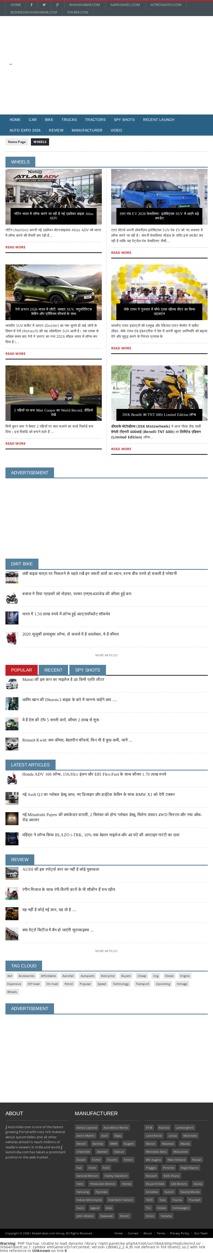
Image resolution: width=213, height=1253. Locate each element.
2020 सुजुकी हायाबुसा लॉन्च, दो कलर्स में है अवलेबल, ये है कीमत (70, 634)
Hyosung (83, 1192)
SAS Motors (179, 1184)
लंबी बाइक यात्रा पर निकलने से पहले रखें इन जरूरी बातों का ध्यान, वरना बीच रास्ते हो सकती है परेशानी (99, 573)
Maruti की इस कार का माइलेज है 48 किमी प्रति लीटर (63, 679)
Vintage (182, 984)
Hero (80, 1184)
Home (16, 4)
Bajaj (118, 1135)
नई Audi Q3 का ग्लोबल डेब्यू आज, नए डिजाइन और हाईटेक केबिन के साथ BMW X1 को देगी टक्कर (98, 794)
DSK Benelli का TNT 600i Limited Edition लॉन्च (159, 415)
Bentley (98, 1144)
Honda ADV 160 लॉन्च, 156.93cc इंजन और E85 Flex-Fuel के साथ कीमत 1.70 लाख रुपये (94, 774)
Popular (85, 984)
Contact (133, 1233)
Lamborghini (185, 1127)
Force (92, 1168)
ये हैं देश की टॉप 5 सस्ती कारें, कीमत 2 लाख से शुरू (60, 720)
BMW (113, 1144)
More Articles (106, 655)
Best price (108, 976)
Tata (162, 1200)
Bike (49, 120)
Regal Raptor (189, 1168)
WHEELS (40, 142)
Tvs (148, 1208)
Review (56, 130)
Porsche (168, 1168)
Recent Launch (159, 120)
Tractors (95, 120)
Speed (102, 984)
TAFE (149, 1200)
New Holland (176, 1160)
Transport (142, 984)
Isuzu (80, 1208)
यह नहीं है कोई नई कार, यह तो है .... (49, 910)
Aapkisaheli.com (125, 4)
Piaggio (151, 1168)
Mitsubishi (181, 1152)
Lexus (173, 1135)
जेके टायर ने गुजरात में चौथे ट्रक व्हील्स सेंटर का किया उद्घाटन (159, 311)
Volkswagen (180, 1208)
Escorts (112, 1160)
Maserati (168, 1144)
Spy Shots (124, 120)
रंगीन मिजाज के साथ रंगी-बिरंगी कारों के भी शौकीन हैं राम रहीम (68, 889)
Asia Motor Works (116, 1127)
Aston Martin (86, 1135)
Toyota (177, 1200)
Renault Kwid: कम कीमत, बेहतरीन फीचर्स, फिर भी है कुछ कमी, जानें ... (77, 740)
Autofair (68, 976)
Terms (161, 1233)
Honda (126, 1184)
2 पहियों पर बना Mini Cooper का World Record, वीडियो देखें (53, 412)
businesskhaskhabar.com (34, 12)
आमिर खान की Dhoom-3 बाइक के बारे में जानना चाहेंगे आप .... (69, 699)
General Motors (87, 1176)
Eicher (96, 1160)
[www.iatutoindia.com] (10, 65)
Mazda (185, 1144)
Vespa (161, 1208)
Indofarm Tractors (120, 1200)
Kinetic (124, 1216)
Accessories (26, 976)
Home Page (17, 142)
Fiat (79, 1168)
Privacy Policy (179, 1233)
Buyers (126, 976)
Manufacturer (87, 130)
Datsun (119, 1152)
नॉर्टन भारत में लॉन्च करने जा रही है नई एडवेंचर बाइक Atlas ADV (53, 216)
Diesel (169, 976)
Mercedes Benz (156, 1152)
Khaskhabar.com (84, 4)
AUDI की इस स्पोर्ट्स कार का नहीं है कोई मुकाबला (60, 869)
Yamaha (166, 1216)
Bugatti (129, 1144)
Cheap (142, 976)
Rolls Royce (171, 1176)
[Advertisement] (109, 53)
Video (116, 130)
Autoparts (88, 976)
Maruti (150, 1144)
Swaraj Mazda (190, 1192)
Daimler (102, 1152)
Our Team (201, 1233)
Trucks (69, 120)
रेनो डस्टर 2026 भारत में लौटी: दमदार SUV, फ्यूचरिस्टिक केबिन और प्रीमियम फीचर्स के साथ (53, 311)
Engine (185, 976)
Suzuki (169, 1192)
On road (52, 984)
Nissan (196, 1160)
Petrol (69, 984)
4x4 (9, 976)
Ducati (81, 1160)
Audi (104, 1135)
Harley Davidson (116, 1176)
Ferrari (128, 1160)
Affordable (48, 976)
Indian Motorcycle (89, 1200)
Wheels (12, 992)
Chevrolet (83, 1152)
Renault (151, 1176)
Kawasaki (106, 1216)
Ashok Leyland (87, 1127)
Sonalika (152, 1192)
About (147, 1233)
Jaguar (95, 1208)
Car (33, 120)
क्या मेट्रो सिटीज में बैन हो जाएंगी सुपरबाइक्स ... (58, 930)
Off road (33, 984)
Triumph (194, 1200)
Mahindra (190, 1135)
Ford (106, 1168)
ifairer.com (77, 12)
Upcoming (163, 984)
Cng (156, 976)
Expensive (14, 984)
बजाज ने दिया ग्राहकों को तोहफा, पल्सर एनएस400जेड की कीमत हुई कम (76, 594)
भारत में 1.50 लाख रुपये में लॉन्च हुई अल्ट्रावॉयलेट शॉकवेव (66, 614)
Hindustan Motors (102, 1184)
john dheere (85, 1216)
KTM (149, 1127)
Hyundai (101, 1192)
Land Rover (154, 1135)
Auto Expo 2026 (25, 130)
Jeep (109, 1208)
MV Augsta (153, 1160)
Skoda (198, 1184)
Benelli (81, 1144)
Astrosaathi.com (166, 4)
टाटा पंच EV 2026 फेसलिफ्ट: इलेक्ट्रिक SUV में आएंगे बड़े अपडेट (159, 216)
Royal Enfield (155, 1184)
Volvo (150, 1216)
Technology (121, 984)
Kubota (164, 1127)
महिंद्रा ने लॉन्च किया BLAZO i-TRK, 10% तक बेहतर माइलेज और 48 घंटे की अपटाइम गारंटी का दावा (101, 835)
